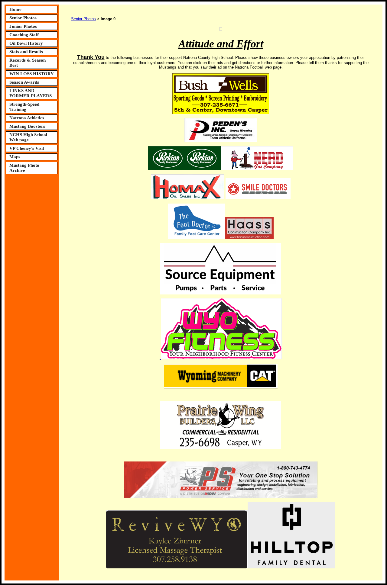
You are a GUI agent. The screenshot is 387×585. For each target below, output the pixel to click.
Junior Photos (23, 26)
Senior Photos (23, 17)
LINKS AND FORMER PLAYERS (30, 93)
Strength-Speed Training (24, 107)
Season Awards (24, 82)
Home (15, 9)
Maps (14, 156)
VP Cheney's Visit (26, 148)
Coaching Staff (24, 34)
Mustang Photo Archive (24, 168)
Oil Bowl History (26, 43)
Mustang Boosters (27, 126)
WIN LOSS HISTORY (31, 73)
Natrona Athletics (26, 117)
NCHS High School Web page (28, 137)
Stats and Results (26, 51)
